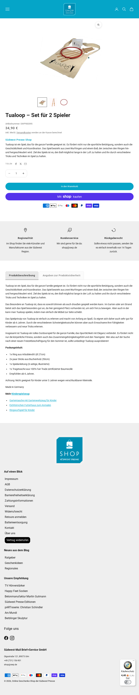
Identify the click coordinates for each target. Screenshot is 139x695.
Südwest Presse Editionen (20, 601)
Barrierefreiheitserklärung (20, 495)
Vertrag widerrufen (17, 540)
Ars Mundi (11, 612)
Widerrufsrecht (13, 511)
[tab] (21, 275)
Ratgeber (10, 557)
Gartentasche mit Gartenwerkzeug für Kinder (33, 400)
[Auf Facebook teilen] (16, 164)
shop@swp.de (10, 664)
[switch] (127, 682)
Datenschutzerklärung (18, 489)
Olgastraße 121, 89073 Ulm (16, 656)
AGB (7, 484)
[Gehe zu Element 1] (42, 102)
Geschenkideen (14, 563)
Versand (10, 506)
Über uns (10, 533)
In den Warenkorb (69, 186)
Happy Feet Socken (16, 591)
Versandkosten (23, 132)
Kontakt (9, 527)
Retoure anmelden (15, 517)
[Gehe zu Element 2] (53, 102)
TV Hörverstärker (15, 585)
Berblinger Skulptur (16, 618)
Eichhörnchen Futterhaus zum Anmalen (30, 405)
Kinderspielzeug (20, 393)
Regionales (11, 568)
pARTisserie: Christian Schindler (24, 607)
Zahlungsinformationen (19, 500)
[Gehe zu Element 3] (64, 102)
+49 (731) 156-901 (12, 660)
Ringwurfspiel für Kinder (22, 410)
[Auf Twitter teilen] (20, 164)
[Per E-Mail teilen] (25, 164)
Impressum (11, 479)
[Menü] (134, 661)
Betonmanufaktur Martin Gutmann (25, 596)
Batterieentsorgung (16, 522)
